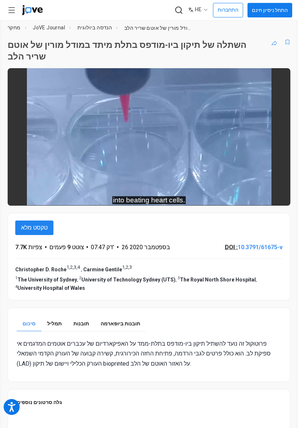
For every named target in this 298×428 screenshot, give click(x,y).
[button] (279, 78)
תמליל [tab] (54, 323)
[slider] (116, 195)
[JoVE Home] (32, 10)
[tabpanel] (149, 354)
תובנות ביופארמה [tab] (120, 323)
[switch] (220, 195)
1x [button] (262, 195)
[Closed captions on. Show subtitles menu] (276, 195)
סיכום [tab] (29, 323)
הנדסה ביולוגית (94, 27)
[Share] (274, 42)
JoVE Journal (49, 27)
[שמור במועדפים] (287, 42)
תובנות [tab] (81, 323)
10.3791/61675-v (260, 247)
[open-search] (178, 10)
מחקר (14, 27)
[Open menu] (11, 10)
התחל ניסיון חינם (270, 10)
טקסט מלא (34, 227)
